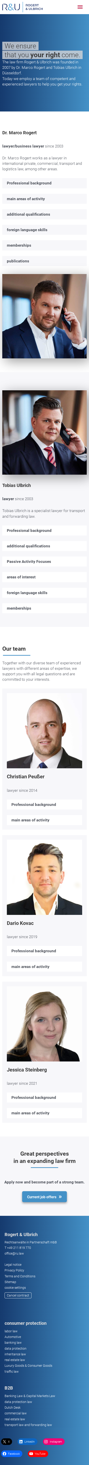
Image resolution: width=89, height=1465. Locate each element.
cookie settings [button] (15, 1287)
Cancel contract (18, 1295)
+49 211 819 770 (19, 1248)
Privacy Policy (14, 1270)
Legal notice (13, 1264)
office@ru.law (14, 1253)
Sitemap (10, 1282)
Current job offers (41, 1197)
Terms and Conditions (20, 1276)
